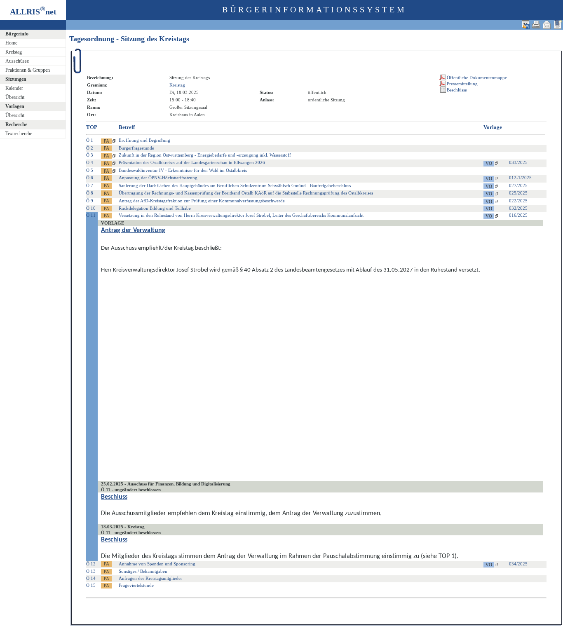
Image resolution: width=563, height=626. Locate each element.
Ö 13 (91, 571)
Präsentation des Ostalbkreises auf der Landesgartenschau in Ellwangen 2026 (192, 162)
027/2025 (518, 185)
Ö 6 (89, 177)
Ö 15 (91, 585)
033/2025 (518, 162)
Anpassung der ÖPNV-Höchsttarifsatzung (158, 177)
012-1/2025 (520, 177)
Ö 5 (89, 170)
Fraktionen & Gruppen (27, 70)
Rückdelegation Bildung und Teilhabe (155, 208)
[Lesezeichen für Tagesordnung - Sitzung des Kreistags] (558, 24)
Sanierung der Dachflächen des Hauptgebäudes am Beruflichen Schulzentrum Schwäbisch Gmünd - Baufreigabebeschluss (235, 185)
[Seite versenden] (547, 24)
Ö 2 (89, 147)
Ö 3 (89, 154)
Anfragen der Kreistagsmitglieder (150, 578)
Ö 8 (89, 192)
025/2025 (518, 192)
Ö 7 (89, 185)
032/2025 (518, 208)
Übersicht (14, 97)
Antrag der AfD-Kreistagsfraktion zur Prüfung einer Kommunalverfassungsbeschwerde (202, 200)
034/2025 (518, 563)
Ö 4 (89, 162)
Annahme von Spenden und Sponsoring (157, 563)
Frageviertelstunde (136, 585)
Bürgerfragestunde (136, 147)
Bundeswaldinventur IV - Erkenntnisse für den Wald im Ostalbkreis (183, 170)
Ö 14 (91, 578)
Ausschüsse (17, 61)
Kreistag (13, 52)
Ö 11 (91, 215)
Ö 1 (89, 140)
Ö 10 (91, 208)
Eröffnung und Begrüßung (144, 140)
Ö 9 (89, 200)
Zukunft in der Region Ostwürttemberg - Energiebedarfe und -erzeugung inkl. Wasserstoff (205, 154)
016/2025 (518, 215)
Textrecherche (18, 133)
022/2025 (518, 200)
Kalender (14, 88)
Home (11, 43)
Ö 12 (91, 563)
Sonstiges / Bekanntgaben (143, 571)
